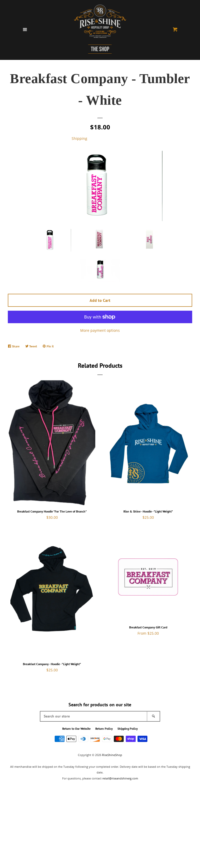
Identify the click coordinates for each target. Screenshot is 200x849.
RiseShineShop (112, 755)
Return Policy (104, 729)
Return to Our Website (76, 729)
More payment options (100, 330)
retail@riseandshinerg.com (120, 778)
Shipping (79, 138)
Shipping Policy (127, 729)
